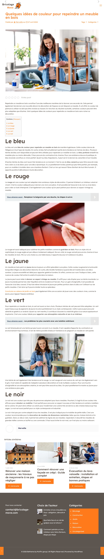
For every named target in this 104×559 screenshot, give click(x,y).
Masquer (17, 119)
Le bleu (9, 123)
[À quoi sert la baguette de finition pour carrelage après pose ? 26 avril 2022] (2, 551)
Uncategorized (78, 531)
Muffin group (42, 552)
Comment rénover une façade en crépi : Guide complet (51, 472)
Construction (78, 515)
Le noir (9, 134)
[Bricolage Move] (12, 5)
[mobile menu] (100, 5)
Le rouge (10, 126)
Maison (75, 523)
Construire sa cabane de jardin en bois (20, 291)
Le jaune (10, 128)
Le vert (9, 131)
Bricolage (76, 511)
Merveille (19, 22)
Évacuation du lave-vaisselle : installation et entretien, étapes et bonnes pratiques (83, 475)
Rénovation (77, 527)
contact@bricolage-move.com (17, 511)
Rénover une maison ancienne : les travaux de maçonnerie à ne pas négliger (19, 475)
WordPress (78, 552)
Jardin (75, 519)
